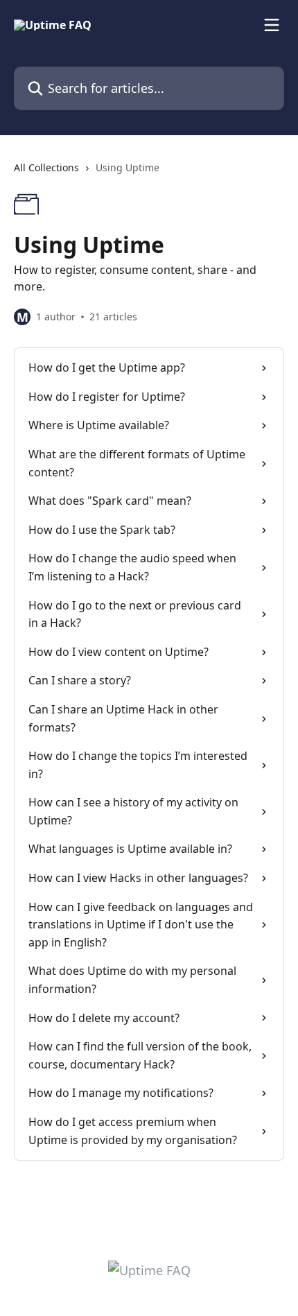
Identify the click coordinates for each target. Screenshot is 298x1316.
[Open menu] (271, 25)
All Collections (46, 167)
